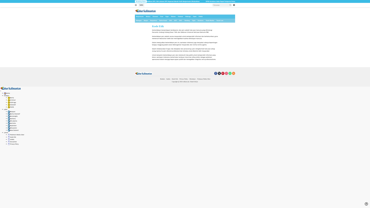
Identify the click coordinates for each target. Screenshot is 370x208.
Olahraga (188, 16)
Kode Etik (175, 79)
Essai (161, 16)
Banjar (146, 20)
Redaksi (162, 79)
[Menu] (136, 5)
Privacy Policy (184, 79)
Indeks (141, 5)
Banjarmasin (140, 16)
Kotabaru (200, 20)
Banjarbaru (153, 20)
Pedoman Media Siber (203, 79)
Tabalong (187, 20)
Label (5, 109)
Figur (167, 16)
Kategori (6, 95)
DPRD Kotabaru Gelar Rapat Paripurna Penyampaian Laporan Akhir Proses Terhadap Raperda (225, 1)
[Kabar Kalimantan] (145, 11)
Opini (194, 16)
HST (175, 20)
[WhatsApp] (230, 73)
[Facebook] (215, 73)
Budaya (148, 16)
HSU (180, 20)
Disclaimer (193, 79)
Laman (6, 132)
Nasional (180, 16)
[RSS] (233, 73)
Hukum (173, 16)
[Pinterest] (222, 73)
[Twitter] (219, 73)
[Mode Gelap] (234, 5)
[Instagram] (226, 73)
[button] (230, 5)
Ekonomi (155, 16)
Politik (201, 16)
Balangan (139, 20)
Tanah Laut (219, 20)
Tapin (193, 20)
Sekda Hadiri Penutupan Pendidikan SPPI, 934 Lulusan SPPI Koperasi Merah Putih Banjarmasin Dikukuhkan (152, 1)
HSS (170, 20)
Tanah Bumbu (210, 20)
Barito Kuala (163, 20)
